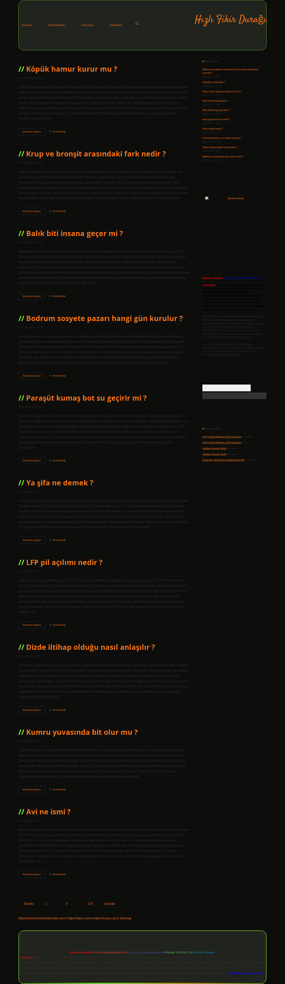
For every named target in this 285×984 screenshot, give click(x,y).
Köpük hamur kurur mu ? (71, 69)
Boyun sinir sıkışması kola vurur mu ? (221, 91)
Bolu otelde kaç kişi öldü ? (216, 110)
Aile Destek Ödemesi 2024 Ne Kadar (221, 436)
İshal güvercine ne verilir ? (216, 119)
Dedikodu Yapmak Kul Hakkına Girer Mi (223, 460)
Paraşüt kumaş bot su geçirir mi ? (86, 398)
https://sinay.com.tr (106, 918)
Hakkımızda (116, 25)
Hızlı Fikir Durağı (230, 20)
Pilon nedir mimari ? (213, 128)
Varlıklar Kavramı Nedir (214, 448)
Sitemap (125, 918)
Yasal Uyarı (87, 25)
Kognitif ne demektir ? (213, 82)
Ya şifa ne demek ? (59, 483)
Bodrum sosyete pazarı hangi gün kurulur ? (104, 318)
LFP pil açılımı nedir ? (64, 562)
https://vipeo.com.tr (80, 918)
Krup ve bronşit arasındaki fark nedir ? (96, 154)
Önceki (29, 903)
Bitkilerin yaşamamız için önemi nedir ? (223, 156)
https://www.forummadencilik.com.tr (42, 918)
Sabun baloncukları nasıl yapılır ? (220, 147)
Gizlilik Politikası (56, 25)
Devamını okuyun (33, 132)
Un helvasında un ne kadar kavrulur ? (222, 138)
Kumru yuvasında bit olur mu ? (82, 732)
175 (90, 903)
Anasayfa (27, 25)
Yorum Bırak (59, 131)
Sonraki (109, 903)
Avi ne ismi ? (48, 812)
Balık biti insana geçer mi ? (74, 233)
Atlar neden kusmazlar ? (215, 101)
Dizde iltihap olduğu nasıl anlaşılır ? (90, 647)
